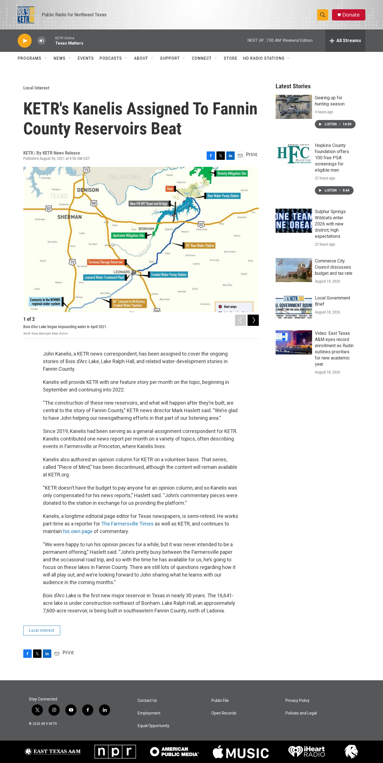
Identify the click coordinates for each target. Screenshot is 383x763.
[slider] (50, 40)
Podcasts (111, 58)
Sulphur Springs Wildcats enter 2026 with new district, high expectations (330, 224)
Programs (29, 58)
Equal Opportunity (153, 726)
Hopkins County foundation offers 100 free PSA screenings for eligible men (332, 158)
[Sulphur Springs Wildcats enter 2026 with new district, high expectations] (294, 221)
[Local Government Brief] (294, 307)
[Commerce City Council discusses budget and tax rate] (294, 270)
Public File (220, 701)
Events (86, 58)
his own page (78, 531)
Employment (149, 713)
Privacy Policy (297, 701)
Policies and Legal (301, 713)
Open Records (223, 713)
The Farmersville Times (127, 524)
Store (230, 58)
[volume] (41, 40)
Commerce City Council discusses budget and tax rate (333, 267)
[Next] (253, 320)
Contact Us (147, 701)
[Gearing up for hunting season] (294, 107)
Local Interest (36, 88)
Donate (351, 15)
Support (170, 58)
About (141, 58)
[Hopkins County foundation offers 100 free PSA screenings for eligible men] (294, 154)
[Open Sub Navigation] (45, 58)
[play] (24, 41)
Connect (202, 58)
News (60, 58)
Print (251, 154)
